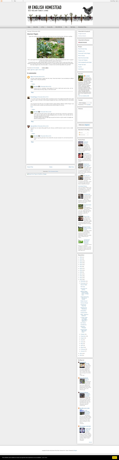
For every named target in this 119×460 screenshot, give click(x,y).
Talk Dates (72, 27)
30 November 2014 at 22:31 (45, 136)
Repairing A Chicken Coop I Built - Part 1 (87, 165)
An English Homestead (82, 33)
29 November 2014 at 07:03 (38, 76)
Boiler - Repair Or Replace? (84, 315)
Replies (33, 84)
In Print (42, 27)
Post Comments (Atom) (53, 171)
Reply (32, 81)
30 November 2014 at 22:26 (45, 86)
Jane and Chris (34, 126)
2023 (81, 262)
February (83, 349)
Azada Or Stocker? (86, 142)
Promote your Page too (82, 35)
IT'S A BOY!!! (87, 153)
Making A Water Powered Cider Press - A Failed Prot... (84, 293)
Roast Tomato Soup (82, 48)
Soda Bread (80, 69)
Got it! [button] (114, 457)
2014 (81, 279)
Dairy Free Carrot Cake (83, 57)
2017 (81, 274)
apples (36, 69)
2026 (81, 257)
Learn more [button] (44, 457)
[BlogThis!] (43, 68)
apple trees (32, 69)
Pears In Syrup (81, 55)
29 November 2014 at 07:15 (42, 96)
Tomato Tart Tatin (82, 64)
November (83, 283)
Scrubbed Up (83, 324)
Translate (88, 104)
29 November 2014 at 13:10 (42, 126)
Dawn (32, 76)
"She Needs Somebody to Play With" (87, 395)
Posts (81, 132)
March (82, 347)
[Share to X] (45, 68)
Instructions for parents (84, 289)
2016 (81, 275)
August (82, 338)
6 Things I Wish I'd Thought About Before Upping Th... (84, 319)
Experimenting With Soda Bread (84, 331)
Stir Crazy (83, 286)
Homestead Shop (82, 27)
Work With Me (59, 27)
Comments (82, 134)
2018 (81, 272)
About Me (35, 27)
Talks (66, 27)
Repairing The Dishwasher (84, 308)
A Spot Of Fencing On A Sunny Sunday (85, 298)
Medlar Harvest (84, 301)
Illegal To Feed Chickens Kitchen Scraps (87, 228)
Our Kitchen (83, 322)
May (82, 343)
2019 (81, 270)
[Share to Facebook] (46, 68)
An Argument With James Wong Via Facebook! (87, 241)
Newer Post (30, 167)
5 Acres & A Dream (84, 392)
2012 (81, 355)
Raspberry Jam (81, 51)
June (82, 341)
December (83, 281)
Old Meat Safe (87, 194)
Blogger (75, 450)
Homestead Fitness (82, 186)
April (82, 345)
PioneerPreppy (34, 96)
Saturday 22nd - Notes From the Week (88, 429)
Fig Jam (80, 66)
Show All (90, 442)
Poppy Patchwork (84, 378)
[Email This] (42, 68)
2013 (81, 353)
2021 (81, 266)
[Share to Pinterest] (47, 68)
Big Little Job (87, 175)
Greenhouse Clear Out (83, 305)
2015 (81, 277)
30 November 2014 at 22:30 (45, 111)
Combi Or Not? (84, 312)
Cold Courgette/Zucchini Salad (85, 62)
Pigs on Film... (87, 216)
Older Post (71, 167)
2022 (81, 264)
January (83, 351)
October (83, 334)
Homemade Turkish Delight (84, 53)
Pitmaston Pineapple (83, 327)
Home (29, 27)
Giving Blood (83, 310)
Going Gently (83, 362)
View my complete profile (83, 95)
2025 (81, 259)
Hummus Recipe (84, 302)
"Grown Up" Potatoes (82, 60)
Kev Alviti (36, 86)
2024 (81, 260)
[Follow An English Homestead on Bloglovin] (84, 125)
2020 (81, 268)
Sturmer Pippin (41, 69)
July (82, 339)
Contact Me (50, 27)
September (83, 336)
